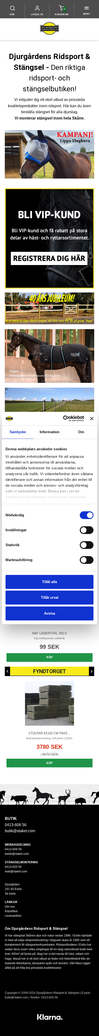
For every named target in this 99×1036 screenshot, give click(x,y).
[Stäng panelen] (91, 418)
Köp (49, 657)
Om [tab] (81, 432)
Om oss (10, 906)
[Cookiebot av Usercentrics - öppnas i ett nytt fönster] (63, 418)
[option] (49, 723)
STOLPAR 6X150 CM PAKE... (49, 733)
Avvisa (49, 613)
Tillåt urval (49, 597)
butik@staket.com (20, 831)
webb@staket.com (17, 854)
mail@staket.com (16, 871)
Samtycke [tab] (18, 432)
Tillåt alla (49, 582)
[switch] (86, 530)
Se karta (10, 893)
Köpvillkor (11, 911)
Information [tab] (49, 432)
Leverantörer (13, 915)
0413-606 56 (49, 997)
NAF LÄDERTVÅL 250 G (49, 633)
